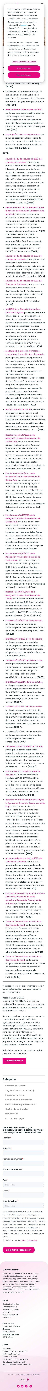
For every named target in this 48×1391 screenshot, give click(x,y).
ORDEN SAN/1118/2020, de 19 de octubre (24, 638)
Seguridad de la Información (18, 1099)
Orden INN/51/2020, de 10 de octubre (23, 134)
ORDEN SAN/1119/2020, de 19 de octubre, (24, 660)
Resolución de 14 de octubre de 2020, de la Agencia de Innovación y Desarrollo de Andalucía (25, 211)
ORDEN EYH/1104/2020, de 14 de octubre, (24, 746)
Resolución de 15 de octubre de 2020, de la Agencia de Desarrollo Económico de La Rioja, (25, 803)
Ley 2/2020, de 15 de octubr (18, 409)
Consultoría (7, 1312)
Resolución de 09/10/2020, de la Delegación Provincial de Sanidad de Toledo (23, 595)
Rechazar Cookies (24, 75)
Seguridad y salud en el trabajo (20, 1090)
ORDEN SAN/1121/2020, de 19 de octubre (24, 706)
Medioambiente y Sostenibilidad (20, 1104)
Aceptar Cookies (24, 68)
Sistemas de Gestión (15, 1085)
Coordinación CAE (10, 1307)
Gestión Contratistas (11, 1304)
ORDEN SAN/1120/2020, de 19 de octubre (24, 682)
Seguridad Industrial (14, 1095)
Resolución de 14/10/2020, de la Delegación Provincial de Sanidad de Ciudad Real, (23, 557)
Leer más (23, 25)
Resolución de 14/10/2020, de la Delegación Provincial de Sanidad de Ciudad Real (23, 438)
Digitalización (11, 1113)
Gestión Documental (11, 1309)
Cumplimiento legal (14, 1118)
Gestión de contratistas (16, 1109)
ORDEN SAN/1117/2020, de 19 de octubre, (24, 620)
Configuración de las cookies (24, 61)
